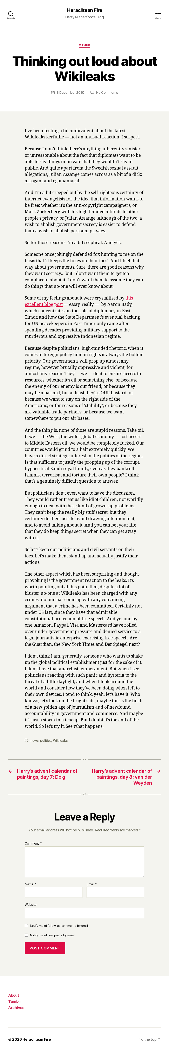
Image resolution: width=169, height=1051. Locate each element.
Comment (33, 843)
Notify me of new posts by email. (52, 935)
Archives (16, 1007)
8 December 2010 (70, 92)
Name (30, 884)
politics (45, 741)
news (35, 741)
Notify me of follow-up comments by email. (59, 926)
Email (92, 884)
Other (84, 45)
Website (30, 904)
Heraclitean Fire (84, 10)
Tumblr (14, 1001)
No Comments (107, 92)
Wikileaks (60, 741)
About (13, 995)
